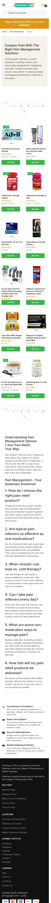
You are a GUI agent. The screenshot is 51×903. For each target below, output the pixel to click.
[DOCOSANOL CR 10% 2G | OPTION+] (12, 228)
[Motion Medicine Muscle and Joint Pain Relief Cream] (36, 135)
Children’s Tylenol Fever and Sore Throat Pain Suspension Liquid (35, 291)
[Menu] (6, 5)
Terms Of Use (8, 807)
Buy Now (10, 162)
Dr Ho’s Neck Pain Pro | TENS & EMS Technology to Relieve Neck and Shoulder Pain (11, 292)
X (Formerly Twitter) (11, 854)
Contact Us (7, 885)
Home (4, 32)
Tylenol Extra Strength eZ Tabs (36, 196)
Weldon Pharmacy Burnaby (14, 832)
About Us (6, 876)
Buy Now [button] (35, 162)
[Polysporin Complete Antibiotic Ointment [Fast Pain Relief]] (36, 321)
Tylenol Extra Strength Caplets (10, 196)
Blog (4, 873)
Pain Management (16, 32)
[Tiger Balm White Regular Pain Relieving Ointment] (12, 321)
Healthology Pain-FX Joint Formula (36, 383)
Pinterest (6, 862)
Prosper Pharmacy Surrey (14, 828)
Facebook (6, 843)
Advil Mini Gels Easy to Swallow (11, 150)
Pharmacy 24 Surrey (11, 823)
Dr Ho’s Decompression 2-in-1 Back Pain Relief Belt (12, 383)
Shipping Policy (9, 794)
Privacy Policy (8, 803)
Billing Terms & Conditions (14, 798)
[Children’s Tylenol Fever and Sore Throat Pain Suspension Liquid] (36, 275)
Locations (6, 881)
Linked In (6, 858)
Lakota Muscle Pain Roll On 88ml (35, 243)
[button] (43, 5)
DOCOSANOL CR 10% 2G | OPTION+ (12, 243)
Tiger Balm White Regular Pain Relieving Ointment (12, 336)
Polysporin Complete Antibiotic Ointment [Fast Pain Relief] (36, 337)
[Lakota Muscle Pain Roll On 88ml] (36, 228)
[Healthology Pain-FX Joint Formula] (36, 368)
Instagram (6, 847)
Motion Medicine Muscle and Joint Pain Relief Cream (36, 151)
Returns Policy (8, 790)
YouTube (6, 851)
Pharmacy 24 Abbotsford (14, 819)
